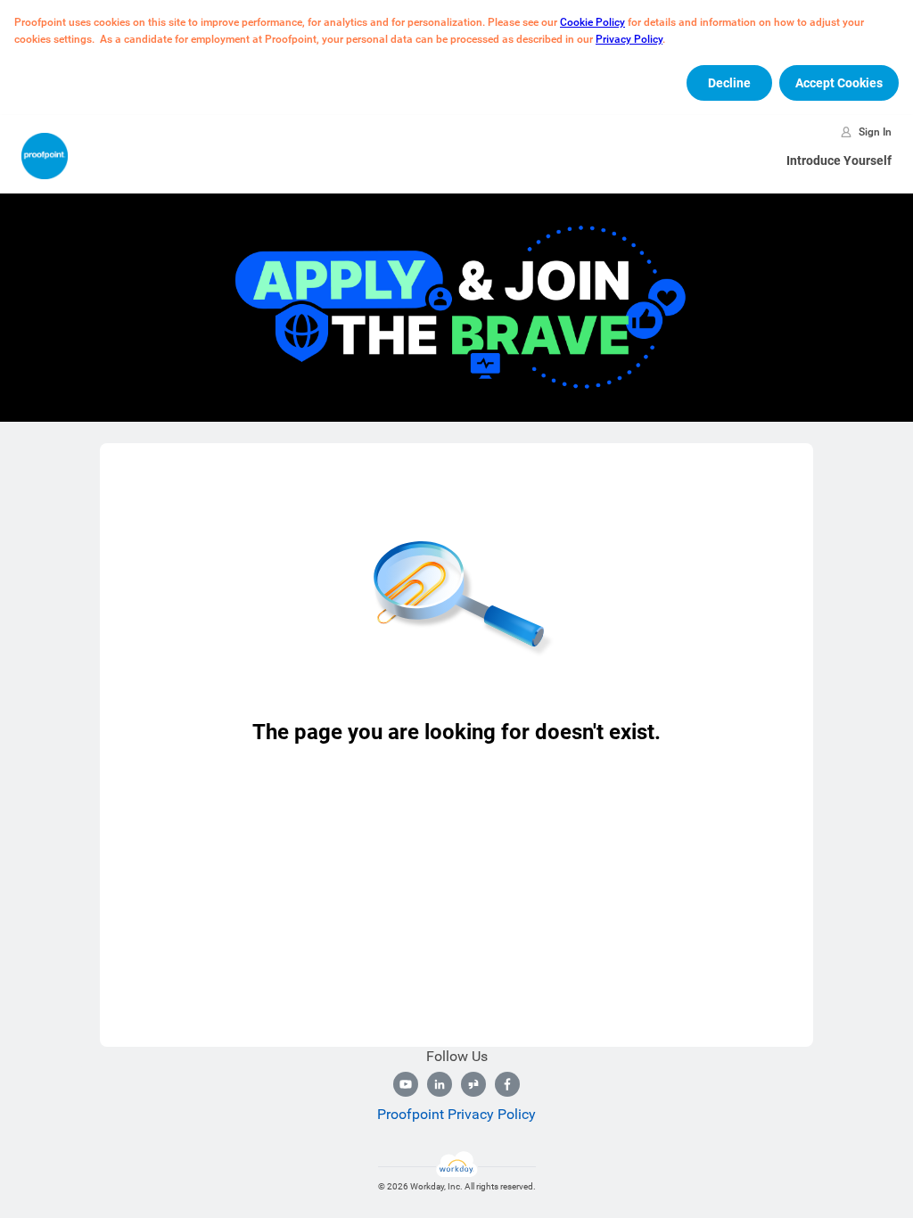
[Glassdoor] (473, 1084)
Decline (729, 83)
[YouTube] (405, 1084)
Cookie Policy (592, 22)
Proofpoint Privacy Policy (456, 1114)
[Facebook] (507, 1084)
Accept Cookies (839, 83)
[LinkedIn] (439, 1084)
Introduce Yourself (839, 160)
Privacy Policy (629, 39)
